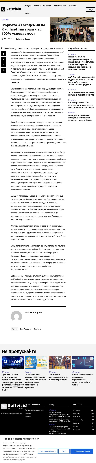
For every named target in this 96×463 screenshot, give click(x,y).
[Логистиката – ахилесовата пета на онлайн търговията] (60, 362)
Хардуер (71, 74)
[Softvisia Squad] (16, 316)
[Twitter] (3, 59)
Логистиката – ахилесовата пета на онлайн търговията (81, 93)
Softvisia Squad (23, 39)
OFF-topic (5, 19)
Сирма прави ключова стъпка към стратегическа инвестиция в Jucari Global (81, 105)
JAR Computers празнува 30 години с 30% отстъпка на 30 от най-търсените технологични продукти (81, 81)
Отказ (64, 451)
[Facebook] (3, 53)
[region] (48, 449)
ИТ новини (72, 54)
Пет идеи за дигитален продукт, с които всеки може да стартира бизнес (80, 118)
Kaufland (37, 329)
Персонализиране (47, 451)
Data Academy (25, 329)
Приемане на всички (82, 451)
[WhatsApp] (3, 70)
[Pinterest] (3, 64)
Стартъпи (71, 112)
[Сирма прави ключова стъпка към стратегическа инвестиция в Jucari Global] (83, 362)
